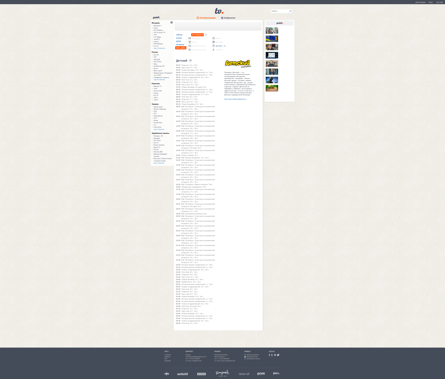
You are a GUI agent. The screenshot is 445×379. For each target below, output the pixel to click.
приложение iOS (251, 357)
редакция (168, 361)
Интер (156, 120)
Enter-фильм (158, 116)
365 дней (157, 59)
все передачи (197, 35)
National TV (158, 86)
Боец (155, 64)
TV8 (155, 35)
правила (167, 357)
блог (166, 359)
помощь (188, 355)
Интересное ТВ (159, 66)
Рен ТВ (156, 55)
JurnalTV (157, 39)
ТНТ (155, 57)
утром (179, 38)
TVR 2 (156, 100)
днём (178, 41)
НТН (155, 111)
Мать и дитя (158, 71)
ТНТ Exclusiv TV (159, 32)
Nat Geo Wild (158, 152)
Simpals (222, 372)
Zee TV (156, 143)
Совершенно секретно (161, 77)
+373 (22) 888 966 (223, 359)
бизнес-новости (219, 357)
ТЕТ (155, 113)
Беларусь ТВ (158, 136)
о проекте (168, 355)
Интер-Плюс (158, 122)
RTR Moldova (158, 44)
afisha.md (201, 374)
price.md (261, 374)
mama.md (244, 373)
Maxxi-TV (157, 147)
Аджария (157, 138)
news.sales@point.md (228, 361)
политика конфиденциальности (195, 357)
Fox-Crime (157, 140)
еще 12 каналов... (160, 48)
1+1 (155, 125)
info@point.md (196, 361)
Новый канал (158, 107)
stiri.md (276, 373)
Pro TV (156, 46)
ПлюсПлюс (158, 127)
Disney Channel (159, 145)
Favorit (156, 93)
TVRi (155, 89)
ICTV (155, 118)
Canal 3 (156, 41)
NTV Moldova (158, 30)
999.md (167, 374)
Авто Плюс (157, 61)
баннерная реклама (221, 355)
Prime (156, 28)
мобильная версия (252, 355)
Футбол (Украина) (160, 109)
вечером (180, 45)
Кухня (156, 68)
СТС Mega (157, 37)
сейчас (179, 35)
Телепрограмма (208, 18)
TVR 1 (156, 98)
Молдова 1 (157, 26)
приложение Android (253, 359)
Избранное (229, 18)
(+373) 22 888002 (194, 359)
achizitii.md (182, 374)
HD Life (156, 149)
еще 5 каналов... (159, 163)
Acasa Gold (158, 91)
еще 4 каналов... (159, 129)
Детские (219, 46)
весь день (181, 48)
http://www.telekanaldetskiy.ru (235, 99)
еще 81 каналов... (160, 79)
